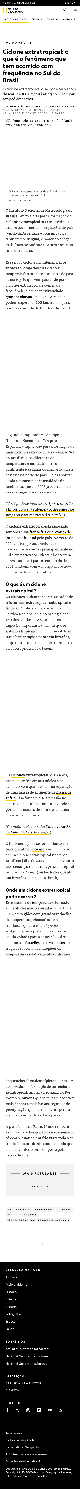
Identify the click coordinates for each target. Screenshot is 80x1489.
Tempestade (44, 1209)
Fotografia (13, 1314)
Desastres (29, 1215)
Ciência (37, 19)
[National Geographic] (5, 10)
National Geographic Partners (27, 1356)
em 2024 (26, 297)
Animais (69, 19)
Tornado (64, 1209)
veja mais (40, 1186)
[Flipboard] (40, 1411)
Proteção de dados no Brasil (23, 1461)
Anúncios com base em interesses (26, 1454)
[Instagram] (29, 1411)
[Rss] (62, 1411)
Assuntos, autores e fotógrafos (27, 1349)
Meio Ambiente (15, 19)
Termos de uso (14, 1433)
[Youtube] (51, 1411)
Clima (11, 1215)
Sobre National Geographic (23, 1447)
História (11, 1292)
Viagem (53, 19)
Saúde (10, 1329)
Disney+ (71, 3)
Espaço (11, 1321)
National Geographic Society (26, 1363)
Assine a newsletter (19, 3)
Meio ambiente (16, 1284)
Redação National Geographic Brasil (43, 106)
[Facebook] (9, 1411)
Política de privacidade (20, 1440)
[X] (18, 1411)
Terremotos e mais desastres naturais (38, 1220)
